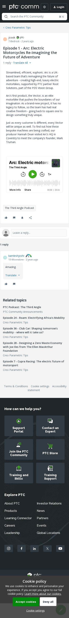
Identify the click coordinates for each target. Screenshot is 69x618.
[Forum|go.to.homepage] (21, 7)
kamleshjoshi (16, 255)
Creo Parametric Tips (18, 27)
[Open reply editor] (34, 233)
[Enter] (6, 16)
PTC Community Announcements (23, 311)
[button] (4, 7)
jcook (11, 37)
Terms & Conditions (16, 386)
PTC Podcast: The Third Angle (22, 307)
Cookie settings (40, 386)
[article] (34, 270)
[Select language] (44, 7)
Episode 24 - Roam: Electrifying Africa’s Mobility (34, 317)
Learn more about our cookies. (42, 594)
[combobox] (34, 16)
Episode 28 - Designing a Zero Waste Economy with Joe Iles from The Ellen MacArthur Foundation (32, 346)
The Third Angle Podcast (19, 208)
